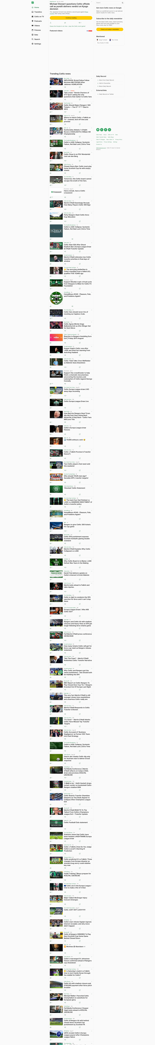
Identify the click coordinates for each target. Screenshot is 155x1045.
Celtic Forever (67, 164)
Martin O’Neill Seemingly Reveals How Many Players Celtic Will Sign (77, 204)
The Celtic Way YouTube (70, 267)
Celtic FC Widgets (100, 139)
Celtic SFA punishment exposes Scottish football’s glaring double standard (77, 539)
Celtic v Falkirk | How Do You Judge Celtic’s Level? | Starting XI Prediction (77, 849)
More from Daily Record (106, 80)
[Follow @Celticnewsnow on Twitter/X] (101, 130)
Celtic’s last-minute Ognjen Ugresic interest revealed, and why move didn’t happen (78, 924)
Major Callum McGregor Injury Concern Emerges (75, 899)
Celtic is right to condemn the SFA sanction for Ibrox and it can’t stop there (77, 599)
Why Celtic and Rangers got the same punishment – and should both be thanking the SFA (78, 673)
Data (116, 134)
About (104, 134)
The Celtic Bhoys (68, 832)
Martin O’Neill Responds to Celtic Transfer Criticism (77, 709)
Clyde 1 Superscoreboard (70, 334)
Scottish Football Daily (69, 474)
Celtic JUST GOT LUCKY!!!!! (74, 910)
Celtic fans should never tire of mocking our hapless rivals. (76, 313)
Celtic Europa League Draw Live (76, 401)
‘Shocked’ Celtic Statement (74, 488)
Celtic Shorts (67, 754)
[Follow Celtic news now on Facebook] (105, 130)
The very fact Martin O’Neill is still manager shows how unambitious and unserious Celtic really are (77, 697)
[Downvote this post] (79, 22)
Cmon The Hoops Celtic (70, 607)
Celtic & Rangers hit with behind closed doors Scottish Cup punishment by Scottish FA (76, 1023)
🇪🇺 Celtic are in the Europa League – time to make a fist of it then (78, 887)
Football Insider (68, 781)
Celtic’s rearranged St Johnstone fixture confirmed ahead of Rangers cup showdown (78, 961)
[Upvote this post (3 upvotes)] (50, 160)
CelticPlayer (67, 767)
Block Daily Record (105, 86)
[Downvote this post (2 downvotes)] (65, 197)
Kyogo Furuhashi (103, 39)
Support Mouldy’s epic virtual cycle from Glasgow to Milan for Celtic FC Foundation (78, 284)
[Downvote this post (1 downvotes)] (65, 112)
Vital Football (67, 103)
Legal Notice (99, 142)
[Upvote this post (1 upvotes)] (50, 209)
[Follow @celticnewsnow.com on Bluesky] (97, 130)
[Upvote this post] (65, 22)
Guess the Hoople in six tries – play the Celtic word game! (67, 26)
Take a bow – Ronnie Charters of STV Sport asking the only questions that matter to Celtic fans (78, 95)
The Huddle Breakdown (70, 140)
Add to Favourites (104, 83)
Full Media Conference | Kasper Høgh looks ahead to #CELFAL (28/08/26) (76, 1010)
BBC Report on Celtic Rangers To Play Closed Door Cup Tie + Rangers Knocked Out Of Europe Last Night (78, 685)
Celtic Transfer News (101, 137)
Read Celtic (67, 152)
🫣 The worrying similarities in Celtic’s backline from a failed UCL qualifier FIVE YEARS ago (77, 271)
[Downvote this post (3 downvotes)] (65, 288)
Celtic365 (66, 90)
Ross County (115, 39)
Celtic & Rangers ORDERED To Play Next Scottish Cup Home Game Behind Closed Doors (77, 936)
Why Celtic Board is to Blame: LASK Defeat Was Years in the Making (78, 562)
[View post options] (91, 78)
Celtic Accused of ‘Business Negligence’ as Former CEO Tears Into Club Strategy (77, 734)
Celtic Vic (66, 425)
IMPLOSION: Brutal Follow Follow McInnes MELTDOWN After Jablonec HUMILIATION (76, 82)
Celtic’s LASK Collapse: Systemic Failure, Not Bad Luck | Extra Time (77, 143)
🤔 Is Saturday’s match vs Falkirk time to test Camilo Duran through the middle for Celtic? (77, 973)
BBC (65, 522)
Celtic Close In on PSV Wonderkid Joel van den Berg (77, 155)
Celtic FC (66, 820)
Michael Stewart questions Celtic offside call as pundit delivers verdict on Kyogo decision (70, 6)
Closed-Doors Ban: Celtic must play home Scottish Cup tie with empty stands (78, 168)
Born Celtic (66, 78)
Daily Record (53, 1)
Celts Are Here (67, 201)
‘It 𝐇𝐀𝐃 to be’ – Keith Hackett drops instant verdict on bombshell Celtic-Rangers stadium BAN (78, 785)
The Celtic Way (67, 1043)
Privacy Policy (118, 139)
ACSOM (66, 559)
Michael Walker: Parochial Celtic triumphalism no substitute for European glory (76, 998)
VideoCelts (66, 571)
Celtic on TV (67, 115)
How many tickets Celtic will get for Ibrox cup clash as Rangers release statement (78, 648)
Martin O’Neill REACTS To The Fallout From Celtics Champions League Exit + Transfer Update (76, 812)
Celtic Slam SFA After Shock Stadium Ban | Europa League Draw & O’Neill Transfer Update (77, 247)
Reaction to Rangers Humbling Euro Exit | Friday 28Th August (78, 337)
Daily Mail (66, 619)
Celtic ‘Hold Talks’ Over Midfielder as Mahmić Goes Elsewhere (77, 362)
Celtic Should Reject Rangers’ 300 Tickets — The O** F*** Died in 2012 (77, 107)
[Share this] (50, 22)
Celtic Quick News (68, 486)
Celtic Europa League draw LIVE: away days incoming (76, 390)
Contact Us (99, 144)
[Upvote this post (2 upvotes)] (50, 99)
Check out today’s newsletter (110, 29)
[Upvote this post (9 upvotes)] (50, 112)
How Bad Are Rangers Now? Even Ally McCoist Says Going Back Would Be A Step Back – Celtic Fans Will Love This (77, 416)
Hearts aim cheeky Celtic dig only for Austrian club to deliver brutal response (77, 759)
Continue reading (71, 18)
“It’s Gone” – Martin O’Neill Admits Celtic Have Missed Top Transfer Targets (77, 722)
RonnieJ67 (66, 681)
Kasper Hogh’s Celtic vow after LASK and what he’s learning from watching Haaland (77, 350)
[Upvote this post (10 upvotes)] (50, 197)
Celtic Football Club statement (76, 822)
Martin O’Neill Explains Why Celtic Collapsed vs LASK (77, 550)
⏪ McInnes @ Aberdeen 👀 (75, 947)
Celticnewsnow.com (101, 148)
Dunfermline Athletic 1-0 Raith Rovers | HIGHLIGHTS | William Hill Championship (77, 132)
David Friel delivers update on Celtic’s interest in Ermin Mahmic (76, 574)
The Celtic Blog (67, 176)
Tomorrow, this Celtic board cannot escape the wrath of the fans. (77, 180)
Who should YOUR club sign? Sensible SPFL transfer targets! (76, 477)
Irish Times (66, 993)
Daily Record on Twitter (106, 94)
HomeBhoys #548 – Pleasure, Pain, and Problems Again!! (77, 295)
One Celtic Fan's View (69, 387)
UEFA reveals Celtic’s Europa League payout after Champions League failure (76, 1035)
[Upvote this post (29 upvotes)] (50, 383)
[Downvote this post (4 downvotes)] (65, 383)
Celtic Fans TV (67, 845)
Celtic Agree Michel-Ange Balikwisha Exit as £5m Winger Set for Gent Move (77, 326)
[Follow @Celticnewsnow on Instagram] (109, 130)
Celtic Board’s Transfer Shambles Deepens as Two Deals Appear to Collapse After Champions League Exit (77, 799)
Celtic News (99, 134)
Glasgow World (67, 857)
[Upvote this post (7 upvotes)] (50, 288)
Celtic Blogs (111, 137)
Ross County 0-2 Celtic (103, 42)
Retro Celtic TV (110, 139)
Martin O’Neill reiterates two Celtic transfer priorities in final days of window (77, 259)
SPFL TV (66, 128)
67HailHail (66, 920)
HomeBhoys (67, 292)
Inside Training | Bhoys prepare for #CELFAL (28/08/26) (77, 875)
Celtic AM (66, 242)
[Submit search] (122, 3)
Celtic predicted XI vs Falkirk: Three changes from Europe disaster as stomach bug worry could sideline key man (78, 862)
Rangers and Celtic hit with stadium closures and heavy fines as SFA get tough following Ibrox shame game (78, 624)
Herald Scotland (68, 255)
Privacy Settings (108, 142)
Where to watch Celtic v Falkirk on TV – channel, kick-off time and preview (77, 120)
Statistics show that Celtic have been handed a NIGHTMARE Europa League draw (78, 836)
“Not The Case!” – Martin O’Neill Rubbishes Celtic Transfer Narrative (78, 659)
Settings (115, 142)
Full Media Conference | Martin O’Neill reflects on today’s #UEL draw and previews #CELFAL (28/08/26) (76, 772)
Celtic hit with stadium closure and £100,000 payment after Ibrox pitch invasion (78, 985)
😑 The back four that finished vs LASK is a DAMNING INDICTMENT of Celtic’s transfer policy (78, 502)
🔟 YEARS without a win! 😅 (74, 440)
